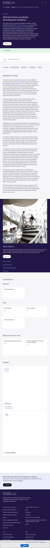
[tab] (5, 59)
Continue (24, 545)
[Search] (42, 2)
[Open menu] (46, 2)
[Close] (47, 542)
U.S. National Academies (22, 25)
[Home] (3, 6)
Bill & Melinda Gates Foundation (13, 26)
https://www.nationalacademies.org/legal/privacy (35, 542)
